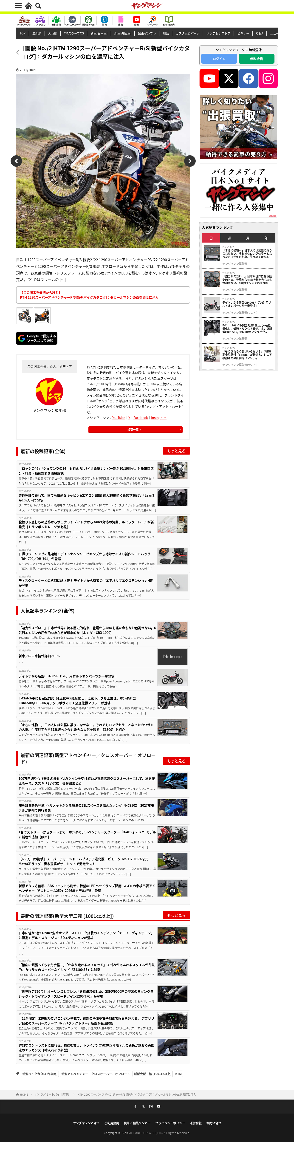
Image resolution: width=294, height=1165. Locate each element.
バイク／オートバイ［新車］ (53, 1094)
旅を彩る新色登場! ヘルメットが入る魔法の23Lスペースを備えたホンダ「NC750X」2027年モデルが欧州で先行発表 (86, 807)
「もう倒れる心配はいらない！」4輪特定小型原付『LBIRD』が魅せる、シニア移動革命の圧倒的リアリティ (247, 355)
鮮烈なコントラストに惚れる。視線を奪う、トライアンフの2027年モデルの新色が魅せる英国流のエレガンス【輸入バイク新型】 (86, 1047)
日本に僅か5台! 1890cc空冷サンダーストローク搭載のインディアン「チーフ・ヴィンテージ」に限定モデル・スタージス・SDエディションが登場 (86, 935)
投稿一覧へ (134, 429)
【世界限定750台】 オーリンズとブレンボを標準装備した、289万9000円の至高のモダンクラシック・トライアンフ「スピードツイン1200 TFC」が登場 (86, 993)
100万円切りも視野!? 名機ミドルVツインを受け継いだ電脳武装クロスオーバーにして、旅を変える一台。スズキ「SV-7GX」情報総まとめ (87, 781)
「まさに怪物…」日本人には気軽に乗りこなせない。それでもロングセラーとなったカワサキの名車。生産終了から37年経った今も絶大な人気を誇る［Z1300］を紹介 (86, 727)
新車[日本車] (99, 33)
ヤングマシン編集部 (234, 263)
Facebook (140, 417)
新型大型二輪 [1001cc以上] (152, 1074)
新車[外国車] (122, 33)
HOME (24, 1094)
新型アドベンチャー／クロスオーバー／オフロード (95, 1074)
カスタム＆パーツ (188, 33)
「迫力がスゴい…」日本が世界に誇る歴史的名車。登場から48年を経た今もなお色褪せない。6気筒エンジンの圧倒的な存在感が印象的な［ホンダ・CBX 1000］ (87, 630)
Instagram (159, 417)
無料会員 (256, 58)
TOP (22, 33)
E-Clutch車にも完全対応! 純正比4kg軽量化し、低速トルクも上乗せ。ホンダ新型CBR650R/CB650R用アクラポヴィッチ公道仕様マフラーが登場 (77, 700)
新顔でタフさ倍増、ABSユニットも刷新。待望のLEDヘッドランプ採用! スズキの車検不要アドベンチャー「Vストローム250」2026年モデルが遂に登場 (87, 888)
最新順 (36, 33)
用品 (166, 33)
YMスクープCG (74, 33)
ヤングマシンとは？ (86, 1123)
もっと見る (176, 450)
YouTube (118, 417)
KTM (178, 1074)
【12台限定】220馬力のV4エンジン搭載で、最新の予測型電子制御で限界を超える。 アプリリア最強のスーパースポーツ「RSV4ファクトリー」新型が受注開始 (86, 1020)
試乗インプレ (147, 33)
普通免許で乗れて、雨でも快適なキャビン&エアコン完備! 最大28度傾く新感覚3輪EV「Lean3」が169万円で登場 (87, 497)
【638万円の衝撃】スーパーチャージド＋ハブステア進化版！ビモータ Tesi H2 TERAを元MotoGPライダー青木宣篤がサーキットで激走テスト (83, 861)
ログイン (219, 58)
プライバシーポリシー (170, 1123)
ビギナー (243, 33)
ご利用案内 (111, 1123)
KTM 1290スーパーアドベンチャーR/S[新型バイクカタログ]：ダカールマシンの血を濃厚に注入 (137, 1094)
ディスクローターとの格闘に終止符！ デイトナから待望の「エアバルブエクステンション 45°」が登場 (87, 583)
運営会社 (196, 1123)
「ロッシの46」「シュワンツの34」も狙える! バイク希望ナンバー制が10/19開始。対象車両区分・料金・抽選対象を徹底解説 (86, 470)
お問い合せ (213, 1123)
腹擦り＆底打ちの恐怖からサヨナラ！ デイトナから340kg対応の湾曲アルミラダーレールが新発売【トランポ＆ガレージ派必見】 (86, 524)
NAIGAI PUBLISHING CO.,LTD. (143, 1133)
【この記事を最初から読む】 (89, 295)
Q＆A (259, 33)
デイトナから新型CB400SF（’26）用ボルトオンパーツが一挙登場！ (68, 676)
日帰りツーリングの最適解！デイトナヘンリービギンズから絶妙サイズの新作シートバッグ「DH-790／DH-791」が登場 (84, 556)
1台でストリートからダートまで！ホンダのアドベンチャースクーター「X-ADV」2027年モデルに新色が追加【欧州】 (87, 834)
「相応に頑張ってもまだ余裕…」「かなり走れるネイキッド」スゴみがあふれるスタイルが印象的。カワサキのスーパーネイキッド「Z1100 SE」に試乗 (87, 967)
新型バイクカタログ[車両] (39, 1074)
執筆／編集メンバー (137, 1123)
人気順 (52, 33)
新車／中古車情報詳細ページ (39, 655)
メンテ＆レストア (218, 33)
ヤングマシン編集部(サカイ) (239, 312)
